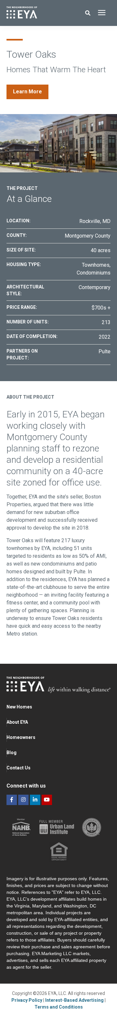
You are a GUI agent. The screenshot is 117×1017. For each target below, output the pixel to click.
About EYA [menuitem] (17, 722)
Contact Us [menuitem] (18, 767)
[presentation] (102, 13)
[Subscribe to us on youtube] (47, 800)
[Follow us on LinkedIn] (35, 800)
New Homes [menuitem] (19, 706)
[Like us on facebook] (11, 800)
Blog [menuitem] (11, 752)
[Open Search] (89, 13)
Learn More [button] (27, 91)
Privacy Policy (27, 1000)
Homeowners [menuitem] (20, 737)
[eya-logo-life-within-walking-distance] (36, 12)
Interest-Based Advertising (75, 1000)
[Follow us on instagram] (23, 800)
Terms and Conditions (58, 1007)
